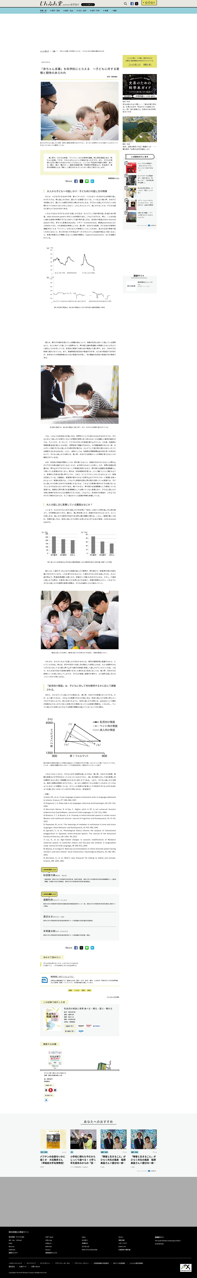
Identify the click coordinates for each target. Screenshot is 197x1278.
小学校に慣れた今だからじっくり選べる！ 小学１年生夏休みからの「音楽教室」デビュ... (83, 1160)
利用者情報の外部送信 (101, 1263)
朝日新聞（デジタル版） (17, 1237)
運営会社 (12, 1266)
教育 (89, 990)
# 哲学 (42, 1167)
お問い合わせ (35, 1266)
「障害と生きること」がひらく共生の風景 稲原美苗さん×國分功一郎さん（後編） (143, 1160)
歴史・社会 (69, 10)
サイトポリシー (45, 1263)
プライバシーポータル (62, 1263)
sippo (84, 1237)
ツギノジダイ (122, 1243)
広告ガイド (23, 1266)
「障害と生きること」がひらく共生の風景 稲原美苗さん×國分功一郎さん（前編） (113, 1160)
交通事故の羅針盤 (124, 1250)
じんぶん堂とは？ (88, 4)
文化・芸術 (82, 10)
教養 (106, 10)
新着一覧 (43, 10)
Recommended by (142, 225)
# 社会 (102, 1167)
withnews (12, 1250)
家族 (83, 990)
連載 (115, 10)
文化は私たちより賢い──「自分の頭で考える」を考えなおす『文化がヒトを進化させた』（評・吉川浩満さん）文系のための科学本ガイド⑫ (140, 108)
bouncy (47, 1250)
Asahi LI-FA (122, 1246)
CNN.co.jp (48, 1240)
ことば (77, 990)
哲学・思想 (56, 10)
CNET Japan (49, 1237)
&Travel (19, 1240)
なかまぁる (85, 1246)
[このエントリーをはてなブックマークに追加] (92, 181)
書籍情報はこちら (113, 178)
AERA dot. (48, 1246)
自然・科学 (96, 10)
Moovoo (11, 1246)
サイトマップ (31, 1263)
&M (10, 1240)
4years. (120, 1237)
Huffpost (48, 1243)
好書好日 (149, 2)
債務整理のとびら (51, 1253)
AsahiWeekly (159, 1244)
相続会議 (121, 1240)
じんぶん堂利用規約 (136, 1263)
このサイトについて (15, 1263)
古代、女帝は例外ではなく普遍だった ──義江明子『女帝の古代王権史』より (140, 147)
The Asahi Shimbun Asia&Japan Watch (167, 1240)
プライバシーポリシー (81, 1263)
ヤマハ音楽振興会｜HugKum (79, 1167)
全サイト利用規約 (119, 1263)
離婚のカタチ (13, 1253)
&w (13, 1240)
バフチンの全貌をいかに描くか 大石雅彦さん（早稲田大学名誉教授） (52, 1160)
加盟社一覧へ (147, 64)
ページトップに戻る (113, 997)
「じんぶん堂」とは (134, 64)
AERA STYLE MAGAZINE (89, 1250)
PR (72, 1152)
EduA (10, 1243)
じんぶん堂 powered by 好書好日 (51, 3)
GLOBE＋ (85, 1240)
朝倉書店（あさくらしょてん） (62, 976)
